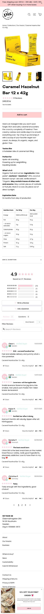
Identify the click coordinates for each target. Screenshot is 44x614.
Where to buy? (8, 554)
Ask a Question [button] (23, 309)
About (4, 537)
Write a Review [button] (23, 303)
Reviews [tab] (6, 317)
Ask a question (9, 260)
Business (5, 545)
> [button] (30, 505)
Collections (11, 25)
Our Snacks (20, 25)
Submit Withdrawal (10, 566)
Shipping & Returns (9, 579)
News (4, 558)
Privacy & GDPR (8, 583)
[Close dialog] (41, 589)
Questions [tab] (22, 317)
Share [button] (7, 366)
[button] (36, 366)
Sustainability (7, 562)
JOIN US (29, 608)
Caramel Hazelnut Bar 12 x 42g (13, 360)
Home (4, 25)
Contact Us (6, 575)
